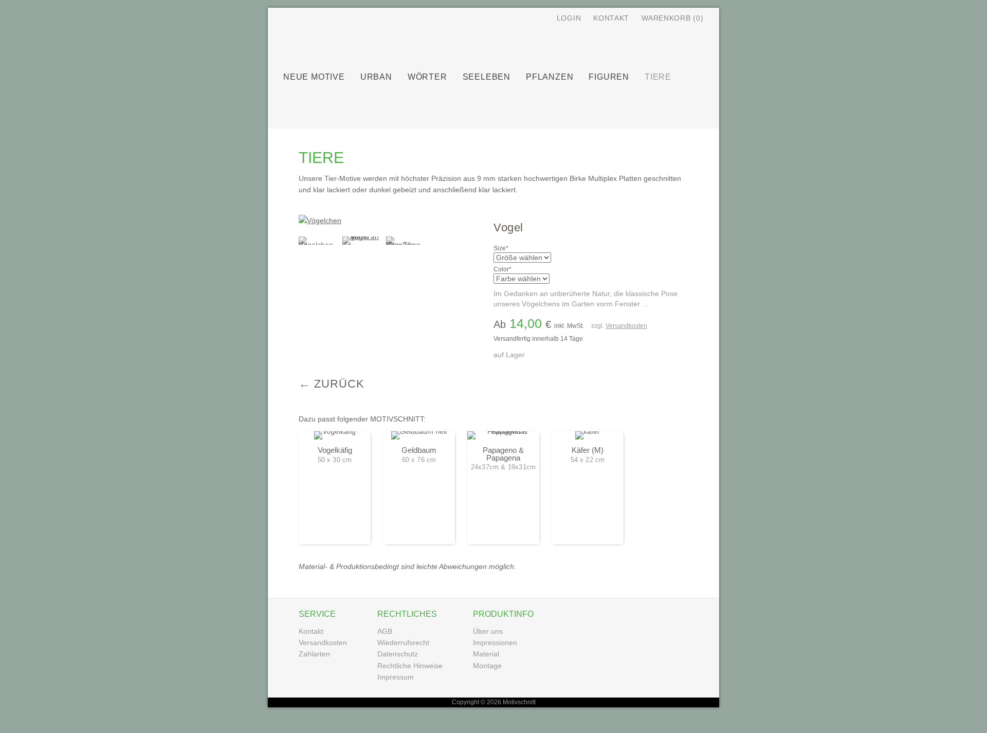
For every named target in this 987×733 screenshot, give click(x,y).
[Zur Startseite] (411, 40)
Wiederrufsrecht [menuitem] (403, 642)
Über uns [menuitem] (488, 631)
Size (507, 248)
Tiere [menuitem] (658, 76)
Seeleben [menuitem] (486, 76)
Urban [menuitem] (376, 76)
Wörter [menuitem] (427, 76)
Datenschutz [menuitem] (397, 654)
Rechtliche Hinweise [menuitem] (410, 666)
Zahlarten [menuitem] (314, 654)
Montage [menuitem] (487, 666)
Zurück (339, 383)
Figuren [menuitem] (609, 76)
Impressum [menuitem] (395, 677)
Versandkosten (626, 325)
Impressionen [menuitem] (495, 642)
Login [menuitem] (569, 18)
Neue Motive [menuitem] (314, 76)
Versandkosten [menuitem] (323, 642)
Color (507, 269)
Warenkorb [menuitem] (672, 18)
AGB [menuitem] (384, 631)
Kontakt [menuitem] (611, 18)
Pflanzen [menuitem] (549, 76)
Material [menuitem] (486, 654)
